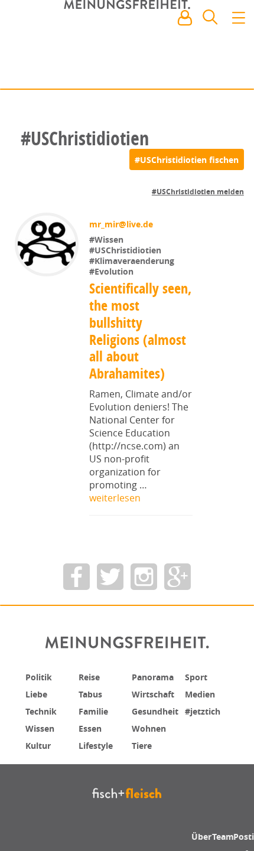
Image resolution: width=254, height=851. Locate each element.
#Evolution (112, 271)
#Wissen (107, 239)
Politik (40, 676)
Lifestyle (98, 742)
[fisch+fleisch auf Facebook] (76, 576)
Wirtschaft (156, 693)
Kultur (40, 742)
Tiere (143, 742)
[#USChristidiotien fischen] (186, 159)
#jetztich (205, 709)
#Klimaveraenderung (132, 260)
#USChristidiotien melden (198, 192)
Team (224, 836)
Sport (197, 676)
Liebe (37, 693)
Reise (91, 676)
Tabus (92, 693)
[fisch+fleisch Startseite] (127, 46)
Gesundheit (159, 709)
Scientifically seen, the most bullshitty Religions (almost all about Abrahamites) (137, 331)
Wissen (41, 726)
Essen (92, 726)
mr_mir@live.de (122, 224)
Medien (202, 693)
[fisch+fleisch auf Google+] (177, 576)
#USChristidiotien (126, 250)
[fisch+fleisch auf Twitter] (110, 576)
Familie (96, 709)
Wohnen (151, 726)
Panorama (156, 676)
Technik (43, 709)
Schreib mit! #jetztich (193, 71)
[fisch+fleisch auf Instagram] (144, 576)
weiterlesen (115, 497)
